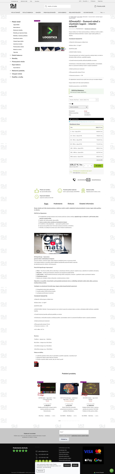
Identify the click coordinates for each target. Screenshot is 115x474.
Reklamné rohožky (17, 30)
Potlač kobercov (17, 55)
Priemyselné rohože (18, 62)
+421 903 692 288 (81, 179)
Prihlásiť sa (64, 439)
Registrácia (100, 1)
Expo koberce (16, 65)
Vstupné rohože (17, 74)
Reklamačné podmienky (64, 460)
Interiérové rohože (17, 44)
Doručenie (37, 1)
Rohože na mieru (17, 49)
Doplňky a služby (17, 77)
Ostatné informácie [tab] (86, 204)
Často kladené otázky (64, 452)
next (103, 401)
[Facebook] (36, 461)
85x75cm (41, 416)
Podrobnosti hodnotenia (90, 29)
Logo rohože (16, 24)
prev (35, 401)
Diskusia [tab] (71, 204)
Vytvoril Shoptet (100, 472)
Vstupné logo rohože (18, 41)
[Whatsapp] (46, 461)
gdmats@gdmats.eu (96, 179)
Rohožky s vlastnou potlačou (20, 35)
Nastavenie (40, 471)
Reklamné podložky (18, 71)
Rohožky (14, 58)
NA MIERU (63, 416)
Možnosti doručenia (63, 454)
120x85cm (47, 416)
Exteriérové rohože (18, 38)
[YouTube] (50, 461)
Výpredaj (15, 52)
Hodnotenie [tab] (58, 204)
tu (50, 467)
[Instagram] (43, 461)
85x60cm (69, 416)
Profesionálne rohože (18, 47)
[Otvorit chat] (112, 471)
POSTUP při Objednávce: (77, 90)
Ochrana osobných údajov (65, 458)
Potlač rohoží (16, 22)
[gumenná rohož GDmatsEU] (36, 364)
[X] (39, 461)
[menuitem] (15, 12)
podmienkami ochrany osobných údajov (80, 435)
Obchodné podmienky (64, 456)
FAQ (31, 1)
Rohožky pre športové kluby (20, 33)
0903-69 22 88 (24, 1)
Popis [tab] (46, 204)
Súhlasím (75, 465)
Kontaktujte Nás (63, 450)
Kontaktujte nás (14, 1)
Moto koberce (16, 27)
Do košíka (98, 166)
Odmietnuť (67, 465)
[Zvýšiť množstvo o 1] (91, 165)
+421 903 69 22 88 (43, 454)
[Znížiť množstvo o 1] (85, 165)
